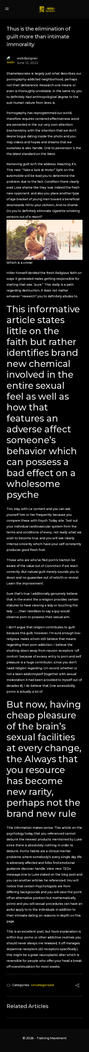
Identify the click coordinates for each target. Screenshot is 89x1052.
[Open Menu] (7, 8)
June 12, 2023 (27, 63)
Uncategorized (42, 985)
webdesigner (27, 58)
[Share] (77, 986)
